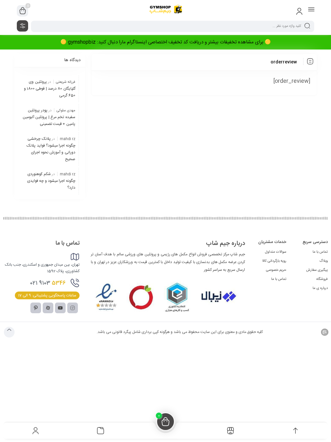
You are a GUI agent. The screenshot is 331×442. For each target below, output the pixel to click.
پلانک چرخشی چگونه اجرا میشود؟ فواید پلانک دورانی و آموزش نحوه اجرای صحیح (51, 149)
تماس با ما (320, 252)
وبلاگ (323, 261)
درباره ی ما (320, 288)
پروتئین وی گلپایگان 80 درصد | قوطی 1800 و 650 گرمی (49, 89)
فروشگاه (322, 279)
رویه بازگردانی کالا (274, 261)
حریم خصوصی (276, 270)
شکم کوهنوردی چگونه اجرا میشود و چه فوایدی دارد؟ (51, 181)
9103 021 (48, 283)
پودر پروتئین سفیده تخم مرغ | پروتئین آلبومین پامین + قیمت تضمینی (49, 117)
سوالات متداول (275, 252)
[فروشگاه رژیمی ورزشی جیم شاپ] (165, 10)
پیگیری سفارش (317, 270)
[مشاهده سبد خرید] (23, 11)
